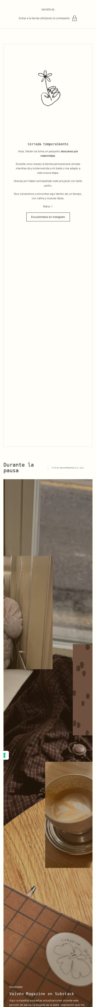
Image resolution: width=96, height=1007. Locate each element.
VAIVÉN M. (48, 9)
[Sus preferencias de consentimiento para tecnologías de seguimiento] (4, 755)
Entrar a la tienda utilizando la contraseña (44, 18)
